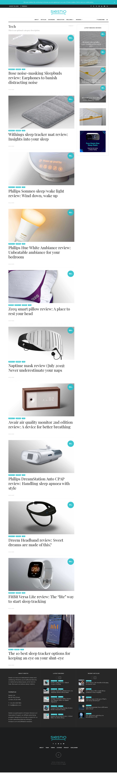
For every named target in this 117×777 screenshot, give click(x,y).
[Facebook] (91, 6)
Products (11, 69)
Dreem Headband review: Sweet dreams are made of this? (35, 542)
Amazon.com (12, 721)
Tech (23, 69)
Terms (53, 747)
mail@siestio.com (15, 705)
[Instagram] (96, 6)
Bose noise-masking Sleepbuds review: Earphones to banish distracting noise (35, 78)
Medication (60, 19)
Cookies (59, 747)
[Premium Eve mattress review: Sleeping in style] (93, 117)
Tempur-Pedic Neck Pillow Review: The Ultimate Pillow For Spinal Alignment (61, 700)
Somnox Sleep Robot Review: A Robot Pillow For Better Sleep (61, 716)
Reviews (78, 19)
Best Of (11, 649)
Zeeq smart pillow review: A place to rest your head (39, 311)
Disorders (51, 19)
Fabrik (64, 764)
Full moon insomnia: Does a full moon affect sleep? (97, 707)
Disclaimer (74, 747)
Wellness (69, 19)
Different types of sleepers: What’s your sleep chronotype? (96, 699)
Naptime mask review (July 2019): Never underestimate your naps (36, 367)
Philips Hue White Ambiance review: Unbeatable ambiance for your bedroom (39, 252)
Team (47, 747)
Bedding (11, 305)
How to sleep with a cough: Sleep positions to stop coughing (95, 691)
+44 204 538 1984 (15, 703)
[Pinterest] (99, 6)
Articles (43, 19)
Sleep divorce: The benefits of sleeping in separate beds (97, 683)
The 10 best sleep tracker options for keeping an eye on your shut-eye (39, 655)
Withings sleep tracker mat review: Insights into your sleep (38, 136)
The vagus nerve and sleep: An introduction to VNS (95, 716)
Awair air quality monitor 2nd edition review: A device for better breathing (40, 424)
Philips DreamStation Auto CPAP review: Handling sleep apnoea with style (39, 483)
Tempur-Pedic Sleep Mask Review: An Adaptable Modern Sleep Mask (62, 691)
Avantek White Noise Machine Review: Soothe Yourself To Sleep (62, 708)
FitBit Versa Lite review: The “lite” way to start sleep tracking (41, 598)
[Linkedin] (101, 6)
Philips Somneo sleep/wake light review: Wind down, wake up (36, 193)
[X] (93, 6)
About (37, 19)
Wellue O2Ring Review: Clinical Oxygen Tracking (60, 683)
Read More (11, 89)
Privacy (66, 747)
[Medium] (104, 6)
